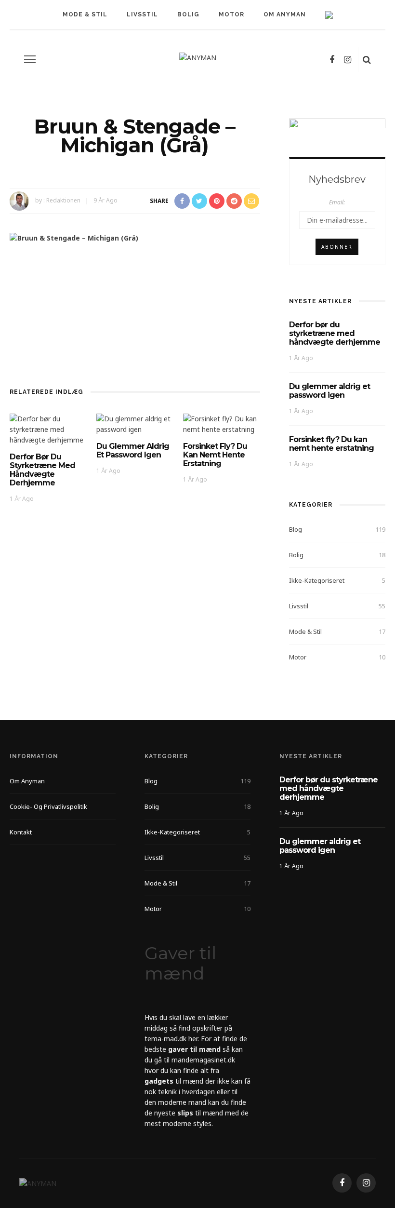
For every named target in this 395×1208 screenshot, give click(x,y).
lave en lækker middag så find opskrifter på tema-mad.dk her (188, 1028)
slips (185, 1112)
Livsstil (142, 14)
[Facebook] (332, 59)
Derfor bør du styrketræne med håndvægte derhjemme (42, 469)
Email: (337, 202)
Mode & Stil (85, 14)
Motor (231, 14)
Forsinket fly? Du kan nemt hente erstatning (215, 455)
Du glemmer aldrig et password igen (132, 450)
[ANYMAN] (37, 1182)
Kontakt (21, 832)
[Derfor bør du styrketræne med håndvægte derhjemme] (48, 428)
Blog (295, 529)
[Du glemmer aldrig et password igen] (134, 423)
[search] (367, 59)
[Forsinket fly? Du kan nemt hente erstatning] (221, 423)
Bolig (188, 14)
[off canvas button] (30, 59)
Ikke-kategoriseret (316, 580)
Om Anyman (284, 14)
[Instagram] (347, 59)
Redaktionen (63, 200)
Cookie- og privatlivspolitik (48, 806)
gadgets (159, 1081)
